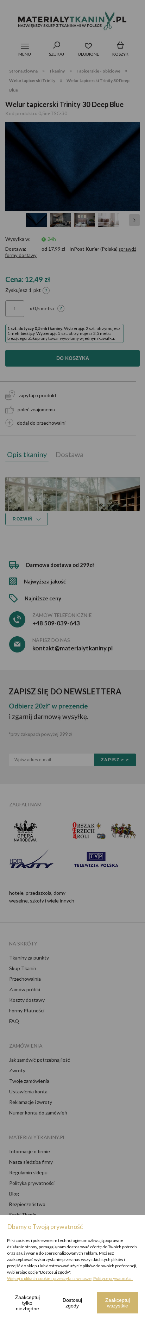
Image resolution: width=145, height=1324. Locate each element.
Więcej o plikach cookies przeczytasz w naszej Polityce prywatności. (70, 1278)
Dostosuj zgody (72, 1303)
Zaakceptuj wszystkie (117, 1303)
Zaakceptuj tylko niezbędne (27, 1302)
